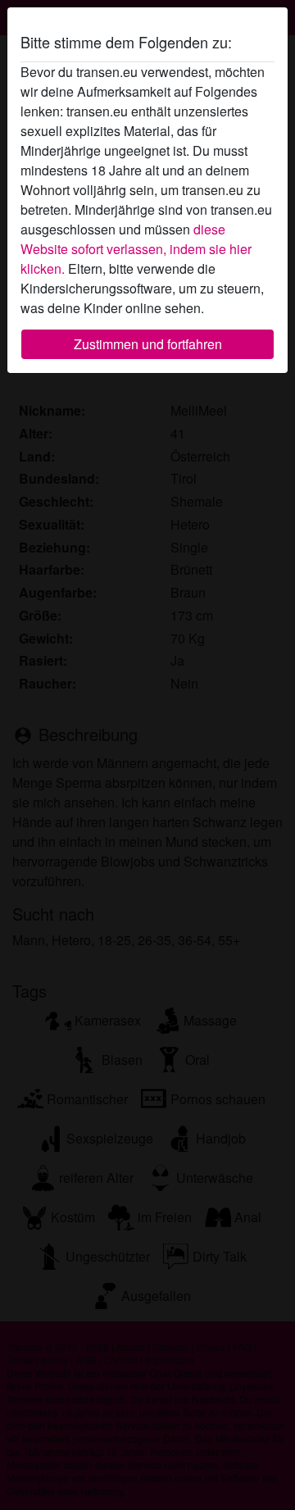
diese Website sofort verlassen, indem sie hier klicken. (136, 249)
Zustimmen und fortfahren (148, 343)
